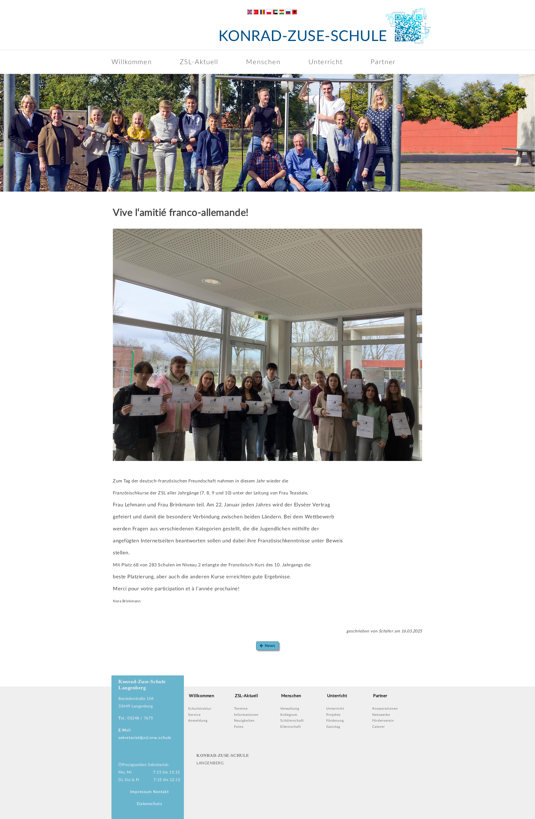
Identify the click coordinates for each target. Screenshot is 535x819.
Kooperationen (385, 708)
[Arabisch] (275, 12)
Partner (383, 62)
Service (194, 714)
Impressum (141, 792)
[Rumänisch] (262, 12)
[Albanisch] (294, 12)
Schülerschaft (292, 720)
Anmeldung (198, 720)
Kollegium (289, 714)
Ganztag (333, 726)
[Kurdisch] (281, 12)
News (269, 646)
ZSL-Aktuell (199, 62)
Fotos (239, 726)
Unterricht (325, 62)
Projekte (333, 714)
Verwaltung (290, 708)
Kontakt (161, 792)
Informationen (246, 714)
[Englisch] (249, 12)
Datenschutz (149, 804)
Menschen (263, 62)
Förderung (335, 720)
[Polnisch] (269, 12)
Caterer (378, 726)
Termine (241, 708)
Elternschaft (290, 726)
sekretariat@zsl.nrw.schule (144, 738)
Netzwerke (381, 714)
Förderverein (383, 720)
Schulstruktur (199, 708)
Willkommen (131, 62)
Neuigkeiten (244, 720)
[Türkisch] (256, 12)
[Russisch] (288, 12)
